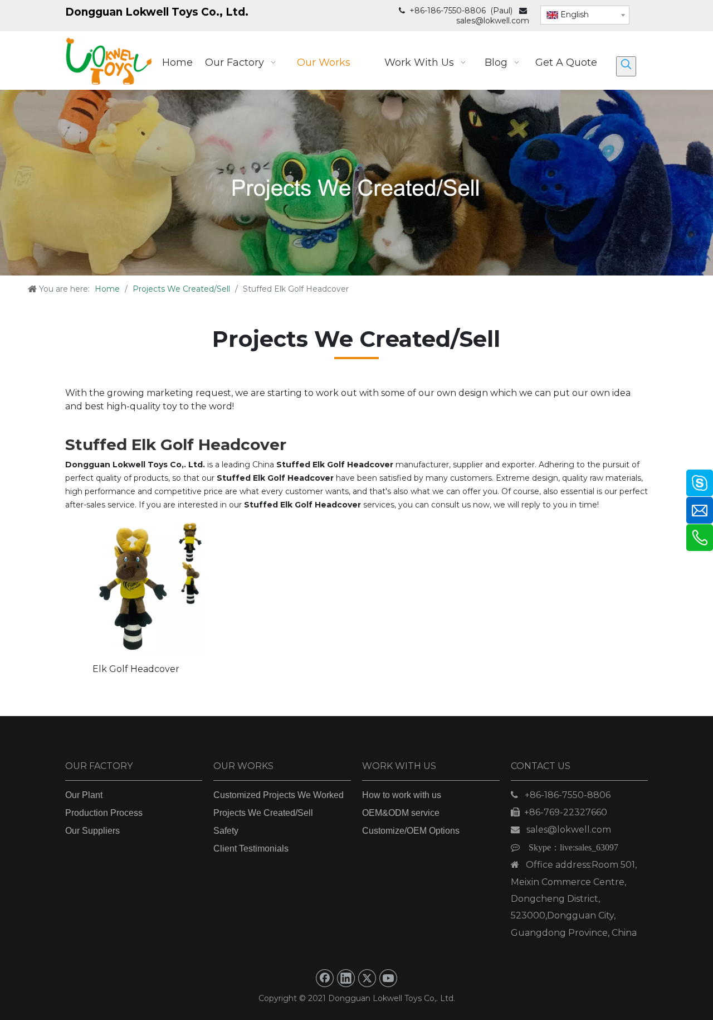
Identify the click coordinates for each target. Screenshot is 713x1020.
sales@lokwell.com (492, 21)
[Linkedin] (346, 978)
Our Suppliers (92, 830)
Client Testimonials (251, 848)
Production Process (104, 813)
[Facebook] (325, 978)
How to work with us (401, 795)
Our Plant (83, 795)
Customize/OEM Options (411, 830)
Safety (225, 830)
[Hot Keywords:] (626, 66)
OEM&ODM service (400, 813)
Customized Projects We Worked (278, 795)
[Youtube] (388, 978)
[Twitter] (367, 978)
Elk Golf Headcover (135, 669)
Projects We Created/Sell (263, 813)
